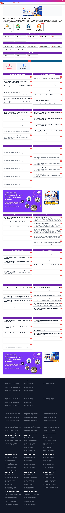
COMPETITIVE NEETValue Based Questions (49, 484)
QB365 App (43, 511)
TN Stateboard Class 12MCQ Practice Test (11, 411)
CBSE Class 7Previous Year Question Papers (11, 477)
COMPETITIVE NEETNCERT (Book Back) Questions (50, 487)
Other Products (41, 3)
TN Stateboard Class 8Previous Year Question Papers (32, 427)
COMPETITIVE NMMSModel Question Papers (11, 504)
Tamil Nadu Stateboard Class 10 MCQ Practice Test (12, 384)
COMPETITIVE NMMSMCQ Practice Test (11, 493)
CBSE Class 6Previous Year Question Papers (30, 477)
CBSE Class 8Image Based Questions (48, 463)
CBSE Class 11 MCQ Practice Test (29, 383)
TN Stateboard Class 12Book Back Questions (12, 417)
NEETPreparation (31, 511)
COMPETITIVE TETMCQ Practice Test (29, 493)
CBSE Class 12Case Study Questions (29, 443)
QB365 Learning (20, 511)
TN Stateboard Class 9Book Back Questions (11, 430)
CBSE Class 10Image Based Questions (10, 463)
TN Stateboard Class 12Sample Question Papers (12, 413)
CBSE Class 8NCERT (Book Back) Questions (49, 470)
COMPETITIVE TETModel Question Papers (30, 504)
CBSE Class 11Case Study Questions (48, 443)
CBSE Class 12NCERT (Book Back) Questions (30, 451)
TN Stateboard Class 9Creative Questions (11, 431)
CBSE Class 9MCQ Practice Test (28, 456)
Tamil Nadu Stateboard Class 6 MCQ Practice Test (12, 390)
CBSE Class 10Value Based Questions (10, 467)
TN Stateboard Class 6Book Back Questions (11, 443)
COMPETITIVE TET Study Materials (48, 399)
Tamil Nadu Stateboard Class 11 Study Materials (12, 398)
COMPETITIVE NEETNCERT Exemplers (48, 477)
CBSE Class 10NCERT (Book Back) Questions (11, 470)
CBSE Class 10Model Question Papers (10, 468)
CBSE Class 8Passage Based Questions (48, 464)
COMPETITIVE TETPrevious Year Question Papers (31, 494)
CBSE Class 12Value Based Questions (29, 448)
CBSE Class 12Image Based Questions (29, 444)
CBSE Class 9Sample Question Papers (29, 457)
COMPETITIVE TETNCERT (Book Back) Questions (31, 505)
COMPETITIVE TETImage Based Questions (30, 498)
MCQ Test (17, 3)
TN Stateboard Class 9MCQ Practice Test (11, 424)
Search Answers (48, 3)
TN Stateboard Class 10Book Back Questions (49, 417)
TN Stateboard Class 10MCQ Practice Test (49, 411)
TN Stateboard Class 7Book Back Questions (49, 430)
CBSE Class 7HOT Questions (9, 484)
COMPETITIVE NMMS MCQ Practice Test (49, 383)
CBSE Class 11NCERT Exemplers (47, 441)
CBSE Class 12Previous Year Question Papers (30, 440)
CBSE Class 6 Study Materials (28, 405)
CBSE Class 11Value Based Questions (48, 448)
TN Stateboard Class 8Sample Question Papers (31, 426)
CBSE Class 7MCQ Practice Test (9, 474)
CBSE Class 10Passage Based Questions (11, 464)
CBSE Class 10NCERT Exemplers (10, 460)
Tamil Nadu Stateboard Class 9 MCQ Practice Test (12, 386)
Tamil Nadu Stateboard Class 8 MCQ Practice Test (12, 387)
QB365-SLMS (12, 3)
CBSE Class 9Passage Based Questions (29, 464)
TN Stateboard (23, 3)
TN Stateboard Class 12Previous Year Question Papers (13, 414)
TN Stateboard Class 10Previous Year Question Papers (51, 414)
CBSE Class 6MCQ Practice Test (28, 474)
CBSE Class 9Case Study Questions (29, 461)
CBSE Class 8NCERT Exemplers (47, 460)
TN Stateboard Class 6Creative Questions (11, 444)
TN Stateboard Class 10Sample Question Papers (50, 413)
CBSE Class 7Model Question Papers (10, 487)
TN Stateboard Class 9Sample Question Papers (12, 426)
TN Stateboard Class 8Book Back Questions (30, 430)
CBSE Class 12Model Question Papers (29, 450)
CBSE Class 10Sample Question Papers (11, 457)
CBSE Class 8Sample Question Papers (48, 457)
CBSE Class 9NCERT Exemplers (28, 460)
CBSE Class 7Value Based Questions (10, 485)
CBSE (28, 3)
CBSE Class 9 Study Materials (28, 401)
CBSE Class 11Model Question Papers (48, 450)
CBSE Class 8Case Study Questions (48, 461)
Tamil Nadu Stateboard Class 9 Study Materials (12, 401)
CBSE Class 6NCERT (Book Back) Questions (30, 488)
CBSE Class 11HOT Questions (47, 447)
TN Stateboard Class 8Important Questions (30, 433)
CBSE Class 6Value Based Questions (29, 485)
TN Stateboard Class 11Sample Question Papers (31, 413)
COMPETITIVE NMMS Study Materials (48, 398)
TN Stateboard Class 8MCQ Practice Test (30, 424)
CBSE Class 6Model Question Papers (29, 487)
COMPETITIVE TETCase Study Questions (30, 497)
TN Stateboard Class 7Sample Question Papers (50, 426)
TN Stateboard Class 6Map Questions (10, 441)
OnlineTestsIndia (54, 511)
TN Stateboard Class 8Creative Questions (30, 431)
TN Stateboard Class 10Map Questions (48, 416)
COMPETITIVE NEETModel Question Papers (49, 485)
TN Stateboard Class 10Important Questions (49, 420)
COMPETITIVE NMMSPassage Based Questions (12, 500)
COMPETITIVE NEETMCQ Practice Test (48, 474)
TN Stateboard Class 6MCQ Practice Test (11, 437)
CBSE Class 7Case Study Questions (10, 480)
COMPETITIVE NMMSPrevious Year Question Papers (13, 494)
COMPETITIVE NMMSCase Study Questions (11, 497)
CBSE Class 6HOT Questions (28, 484)
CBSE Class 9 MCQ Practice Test (28, 386)
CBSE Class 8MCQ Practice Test (47, 456)
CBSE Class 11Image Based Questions (48, 444)
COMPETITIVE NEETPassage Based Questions (49, 481)
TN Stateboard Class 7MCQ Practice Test (49, 424)
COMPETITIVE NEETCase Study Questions (49, 478)
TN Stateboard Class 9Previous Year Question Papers (13, 427)
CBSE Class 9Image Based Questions (29, 463)
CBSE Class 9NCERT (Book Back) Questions (30, 470)
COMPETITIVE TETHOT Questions (29, 501)
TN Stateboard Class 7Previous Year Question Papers (51, 427)
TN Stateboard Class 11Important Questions (30, 420)
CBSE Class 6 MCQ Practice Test (28, 390)
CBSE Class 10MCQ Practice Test (10, 456)
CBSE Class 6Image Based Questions (29, 481)
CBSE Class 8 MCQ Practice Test (28, 387)
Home (8, 3)
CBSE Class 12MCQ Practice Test (29, 437)
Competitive (34, 3)
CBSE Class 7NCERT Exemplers (9, 478)
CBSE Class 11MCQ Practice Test (47, 437)
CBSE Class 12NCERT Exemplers (28, 441)
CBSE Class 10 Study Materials (28, 399)
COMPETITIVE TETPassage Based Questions (30, 500)
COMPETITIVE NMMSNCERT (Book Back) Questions (12, 505)
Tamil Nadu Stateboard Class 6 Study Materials (12, 405)
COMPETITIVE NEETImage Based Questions (49, 480)
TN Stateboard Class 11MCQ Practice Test (30, 411)
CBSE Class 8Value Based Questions (48, 467)
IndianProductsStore (11, 511)
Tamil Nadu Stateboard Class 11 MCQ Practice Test (12, 383)
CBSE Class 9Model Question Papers (29, 468)
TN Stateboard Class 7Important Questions (49, 433)
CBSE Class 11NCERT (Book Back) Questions (49, 451)
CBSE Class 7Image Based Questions (10, 481)
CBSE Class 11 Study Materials (28, 398)
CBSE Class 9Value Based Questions (29, 467)
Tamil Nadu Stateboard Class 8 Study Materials (12, 402)
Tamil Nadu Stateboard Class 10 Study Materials (12, 399)
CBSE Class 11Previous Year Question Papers (49, 440)
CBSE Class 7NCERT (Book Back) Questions (11, 488)
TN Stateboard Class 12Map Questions (11, 416)
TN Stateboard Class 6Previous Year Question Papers (13, 440)
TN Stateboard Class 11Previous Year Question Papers (32, 414)
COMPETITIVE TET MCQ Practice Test (48, 384)
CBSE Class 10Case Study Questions (10, 461)
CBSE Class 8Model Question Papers (48, 468)
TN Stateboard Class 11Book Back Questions (30, 417)
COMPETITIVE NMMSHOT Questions (10, 501)
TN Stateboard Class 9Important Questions (11, 433)
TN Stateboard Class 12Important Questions (12, 420)
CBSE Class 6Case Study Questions (29, 480)
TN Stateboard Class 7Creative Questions (49, 431)
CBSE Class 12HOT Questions (28, 447)
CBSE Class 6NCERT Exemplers (28, 478)
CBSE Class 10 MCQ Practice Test (29, 384)
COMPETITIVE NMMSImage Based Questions (12, 498)
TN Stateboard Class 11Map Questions (30, 416)
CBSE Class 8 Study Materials (28, 402)
